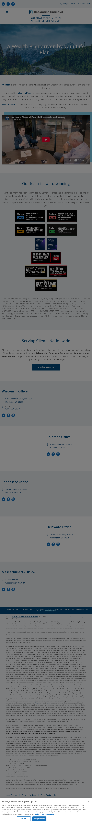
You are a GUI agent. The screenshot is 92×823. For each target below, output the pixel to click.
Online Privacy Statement (44, 814)
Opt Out (23, 819)
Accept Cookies (39, 819)
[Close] (88, 801)
